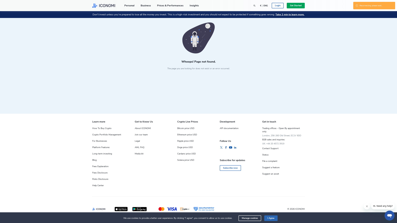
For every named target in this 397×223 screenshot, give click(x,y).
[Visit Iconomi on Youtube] (230, 147)
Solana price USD (185, 160)
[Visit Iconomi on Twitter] (221, 147)
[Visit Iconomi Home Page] (103, 5)
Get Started (295, 5)
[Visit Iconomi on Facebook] (225, 147)
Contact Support (270, 148)
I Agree (270, 218)
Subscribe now (230, 167)
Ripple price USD (185, 141)
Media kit (139, 153)
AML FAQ (139, 147)
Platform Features (101, 147)
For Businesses (99, 141)
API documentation (229, 128)
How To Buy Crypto (102, 128)
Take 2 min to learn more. (289, 14)
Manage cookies (250, 218)
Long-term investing (102, 153)
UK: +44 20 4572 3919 (273, 143)
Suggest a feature (270, 167)
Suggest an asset (270, 173)
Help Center (98, 185)
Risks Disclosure (100, 179)
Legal (137, 141)
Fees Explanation (100, 166)
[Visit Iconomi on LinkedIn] (235, 147)
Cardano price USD (186, 153)
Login (278, 5)
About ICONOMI (143, 128)
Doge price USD (185, 147)
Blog (94, 160)
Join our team (141, 134)
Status (265, 154)
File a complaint (269, 161)
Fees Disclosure (99, 172)
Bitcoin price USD (185, 128)
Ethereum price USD (187, 134)
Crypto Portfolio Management (106, 134)
